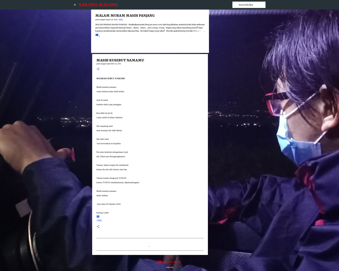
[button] (98, 69)
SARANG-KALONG (98, 4)
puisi (120, 19)
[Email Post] (98, 217)
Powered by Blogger (171, 262)
